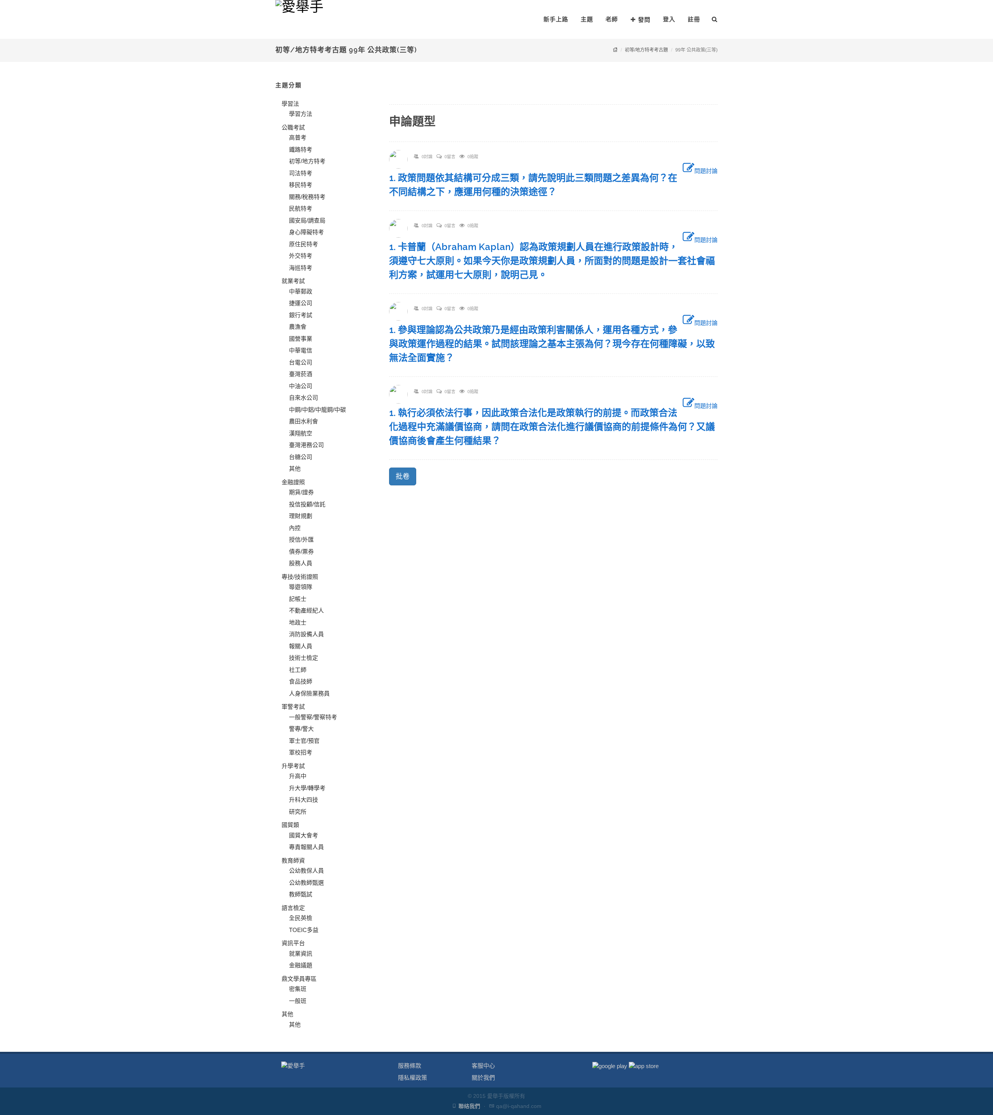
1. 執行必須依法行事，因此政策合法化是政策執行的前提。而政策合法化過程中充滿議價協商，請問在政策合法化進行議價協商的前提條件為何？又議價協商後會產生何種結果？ (552, 426)
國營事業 (300, 338)
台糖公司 (300, 457)
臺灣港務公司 (306, 445)
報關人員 (300, 646)
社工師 (297, 669)
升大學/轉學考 (307, 788)
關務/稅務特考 (307, 196)
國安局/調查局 (307, 220)
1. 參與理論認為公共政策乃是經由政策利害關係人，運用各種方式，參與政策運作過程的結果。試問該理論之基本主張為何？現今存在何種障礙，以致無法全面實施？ (552, 343)
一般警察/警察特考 (313, 717)
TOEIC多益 (303, 930)
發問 (644, 19)
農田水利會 (303, 421)
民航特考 (300, 208)
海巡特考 (300, 267)
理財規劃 (300, 516)
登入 (669, 19)
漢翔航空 (300, 433)
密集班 (297, 989)
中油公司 (300, 386)
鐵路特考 (300, 149)
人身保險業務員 (309, 693)
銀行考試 (300, 315)
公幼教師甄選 (306, 882)
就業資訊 (300, 953)
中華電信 (300, 350)
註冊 (694, 19)
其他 (295, 468)
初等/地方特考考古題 (646, 50)
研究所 (297, 811)
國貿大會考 (303, 835)
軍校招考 (300, 752)
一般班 (297, 1001)
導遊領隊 (300, 586)
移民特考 (300, 184)
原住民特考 (303, 244)
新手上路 (555, 19)
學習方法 (300, 113)
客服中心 (483, 1065)
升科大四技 (303, 799)
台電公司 (300, 362)
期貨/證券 (301, 492)
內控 (295, 528)
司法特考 (300, 173)
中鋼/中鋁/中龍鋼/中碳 (317, 409)
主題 (587, 19)
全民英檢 (300, 918)
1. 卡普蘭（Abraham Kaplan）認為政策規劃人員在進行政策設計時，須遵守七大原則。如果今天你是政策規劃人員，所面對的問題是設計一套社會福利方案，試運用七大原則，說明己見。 (552, 260)
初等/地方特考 (307, 161)
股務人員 (300, 563)
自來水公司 (303, 397)
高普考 (297, 137)
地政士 (297, 622)
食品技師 (300, 681)
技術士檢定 (303, 657)
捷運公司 (300, 303)
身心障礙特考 (306, 232)
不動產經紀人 (306, 610)
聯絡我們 (469, 1106)
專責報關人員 (306, 847)
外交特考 (300, 255)
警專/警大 (301, 728)
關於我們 (483, 1077)
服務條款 (409, 1065)
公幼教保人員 (306, 870)
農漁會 (297, 326)
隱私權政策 (412, 1077)
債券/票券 (301, 551)
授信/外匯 (301, 539)
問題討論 (706, 170)
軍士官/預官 (304, 740)
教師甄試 (300, 894)
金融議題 (300, 965)
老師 (611, 19)
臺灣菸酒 (300, 374)
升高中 (297, 776)
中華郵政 (300, 291)
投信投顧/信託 (307, 504)
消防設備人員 (306, 634)
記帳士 (297, 598)
